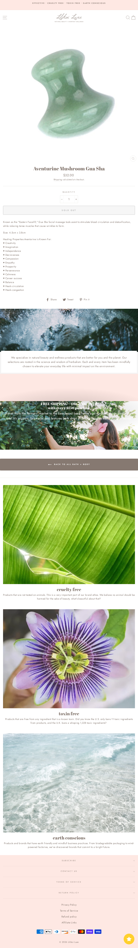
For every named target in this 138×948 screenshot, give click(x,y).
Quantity (69, 192)
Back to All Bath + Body (71, 464)
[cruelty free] (69, 534)
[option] (69, 3)
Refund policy (69, 916)
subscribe (69, 860)
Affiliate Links (69, 922)
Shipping (58, 179)
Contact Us (69, 871)
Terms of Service (69, 882)
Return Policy (69, 892)
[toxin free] (69, 658)
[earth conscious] (69, 782)
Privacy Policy (69, 904)
